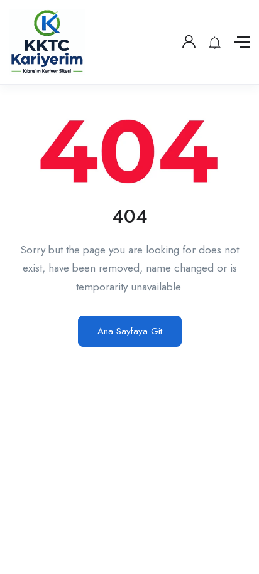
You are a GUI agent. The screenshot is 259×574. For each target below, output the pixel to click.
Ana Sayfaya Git (129, 331)
